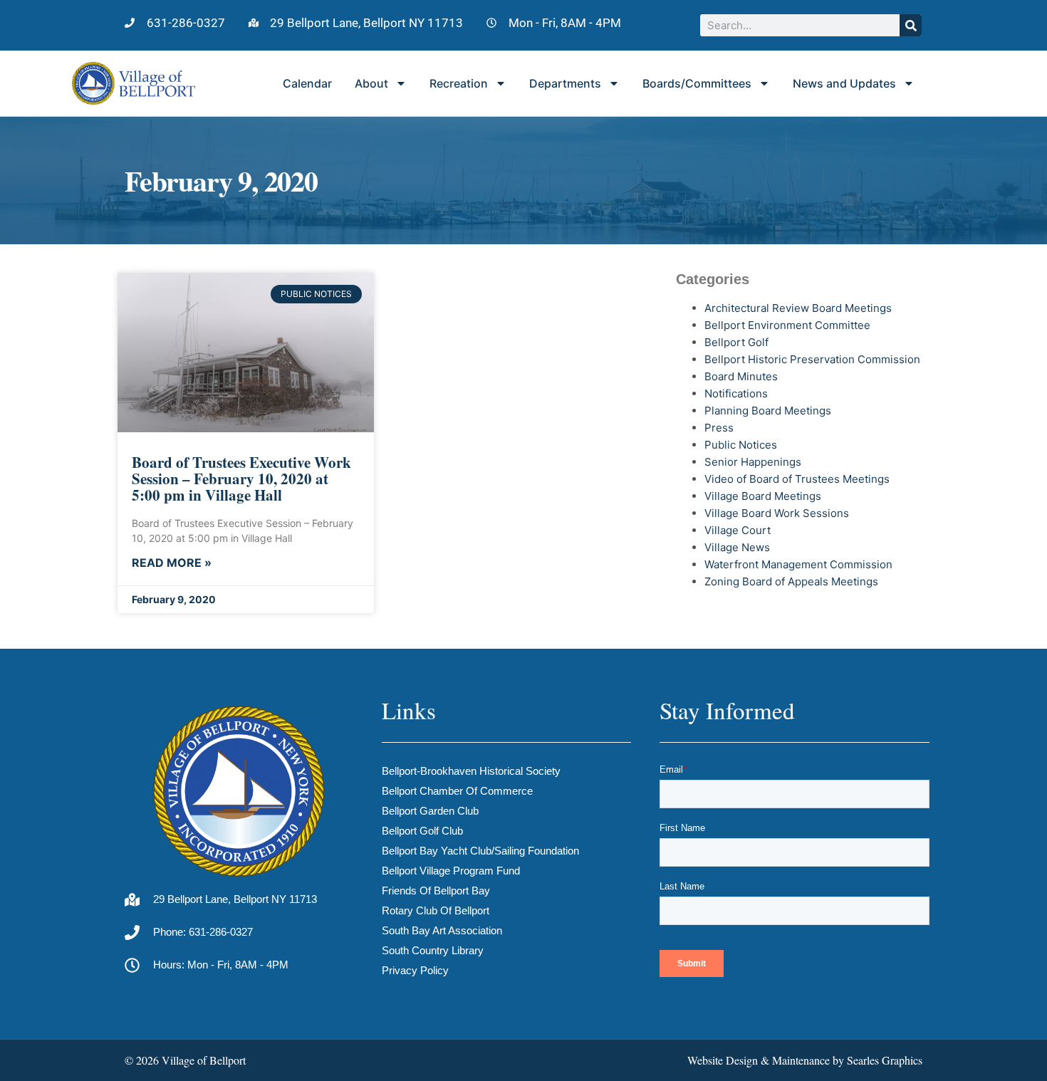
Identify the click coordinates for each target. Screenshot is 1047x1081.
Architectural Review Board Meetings (798, 308)
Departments (565, 83)
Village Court (737, 530)
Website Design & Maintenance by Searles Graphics (804, 1060)
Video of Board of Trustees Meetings (797, 479)
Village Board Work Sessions (776, 513)
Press (719, 427)
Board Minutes (741, 376)
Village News (737, 547)
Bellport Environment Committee (787, 325)
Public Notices (740, 444)
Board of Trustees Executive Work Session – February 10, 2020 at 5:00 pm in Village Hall (241, 478)
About (371, 83)
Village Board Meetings (762, 496)
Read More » (172, 562)
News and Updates (844, 83)
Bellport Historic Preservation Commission (812, 359)
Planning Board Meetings (767, 410)
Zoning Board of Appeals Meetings (791, 581)
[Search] (911, 25)
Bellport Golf (736, 342)
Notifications (736, 393)
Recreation (458, 83)
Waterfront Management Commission (798, 564)
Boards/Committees (696, 83)
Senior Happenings (752, 462)
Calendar (307, 83)
